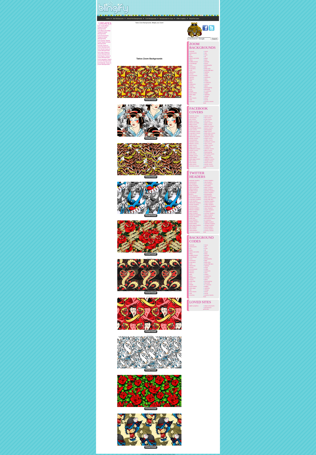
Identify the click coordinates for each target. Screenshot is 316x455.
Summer (206, 84)
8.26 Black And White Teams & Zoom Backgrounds (104, 32)
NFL (205, 56)
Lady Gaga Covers (194, 159)
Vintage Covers (208, 161)
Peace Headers (208, 192)
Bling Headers (193, 189)
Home (108, 18)
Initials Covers (193, 155)
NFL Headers (207, 185)
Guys (191, 82)
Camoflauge (193, 63)
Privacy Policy (171, 454)
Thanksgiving (208, 87)
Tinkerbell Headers (209, 218)
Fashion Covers (194, 142)
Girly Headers (193, 211)
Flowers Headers (194, 209)
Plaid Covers (208, 131)
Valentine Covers (209, 159)
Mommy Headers (194, 232)
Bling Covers (193, 124)
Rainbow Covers (209, 136)
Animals (191, 51)
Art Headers (193, 184)
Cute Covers (193, 135)
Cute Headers (193, 201)
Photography (208, 65)
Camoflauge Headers (193, 193)
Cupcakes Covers (194, 133)
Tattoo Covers (208, 150)
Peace (206, 63)
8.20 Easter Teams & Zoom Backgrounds (104, 56)
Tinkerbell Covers (209, 154)
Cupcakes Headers (195, 199)
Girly (190, 80)
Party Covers (208, 124)
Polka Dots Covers (209, 133)
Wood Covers (208, 162)
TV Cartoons (207, 91)
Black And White (194, 58)
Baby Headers (193, 185)
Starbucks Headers (210, 206)
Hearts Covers (193, 150)
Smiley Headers (209, 204)
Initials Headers (194, 222)
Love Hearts (192, 98)
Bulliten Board (193, 61)
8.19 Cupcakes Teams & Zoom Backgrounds (104, 60)
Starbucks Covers (209, 142)
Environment (193, 75)
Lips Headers (193, 227)
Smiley (206, 75)
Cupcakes (192, 68)
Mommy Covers (194, 166)
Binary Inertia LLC (152, 454)
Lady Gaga (192, 94)
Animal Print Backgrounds (134, 18)
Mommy (192, 101)
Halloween (192, 84)
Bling (190, 60)
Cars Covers (193, 129)
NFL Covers (207, 121)
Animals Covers (194, 116)
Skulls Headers (208, 203)
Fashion (191, 77)
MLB (190, 99)
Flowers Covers (194, 143)
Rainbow (206, 72)
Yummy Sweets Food (208, 102)
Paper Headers (208, 187)
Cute (190, 70)
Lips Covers (192, 161)
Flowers (191, 79)
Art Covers (192, 119)
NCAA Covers (208, 119)
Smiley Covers (208, 140)
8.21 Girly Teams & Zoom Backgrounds (104, 53)
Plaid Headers (208, 196)
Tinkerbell (207, 89)
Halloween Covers (194, 148)
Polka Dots (207, 68)
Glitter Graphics (181, 18)
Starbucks (207, 77)
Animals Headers (194, 180)
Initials (191, 91)
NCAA (205, 55)
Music (206, 51)
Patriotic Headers (209, 191)
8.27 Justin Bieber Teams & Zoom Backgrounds (103, 27)
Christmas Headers (195, 197)
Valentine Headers (209, 223)
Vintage (206, 96)
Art (190, 55)
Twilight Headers (209, 222)
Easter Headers (194, 204)
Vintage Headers (209, 225)
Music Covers (208, 116)
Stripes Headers (209, 210)
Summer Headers (209, 213)
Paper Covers (208, 123)
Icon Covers (193, 154)
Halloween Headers (195, 215)
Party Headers (208, 189)
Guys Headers (193, 213)
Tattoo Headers (208, 215)
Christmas (192, 67)
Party (205, 60)
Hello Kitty (192, 87)
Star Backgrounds (118, 18)
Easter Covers (193, 138)
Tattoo (206, 86)
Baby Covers (193, 121)
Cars (190, 65)
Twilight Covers (208, 157)
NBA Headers (208, 182)
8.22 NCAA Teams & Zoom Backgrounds (104, 49)
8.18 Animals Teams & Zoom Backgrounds (104, 63)
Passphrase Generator (207, 308)
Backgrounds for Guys (166, 18)
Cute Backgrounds (151, 18)
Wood (206, 98)
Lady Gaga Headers (195, 225)
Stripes (206, 80)
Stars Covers (208, 143)
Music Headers (208, 180)
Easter (191, 74)
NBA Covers (207, 117)
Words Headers (208, 229)
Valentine (207, 94)
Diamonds (192, 72)
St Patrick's (207, 82)
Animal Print (193, 53)
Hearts (191, 86)
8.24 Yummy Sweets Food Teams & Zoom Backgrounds (104, 42)
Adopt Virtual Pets (209, 306)
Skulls (206, 74)
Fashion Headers (194, 208)
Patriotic (206, 61)
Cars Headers (193, 196)
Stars (205, 79)
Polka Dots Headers (210, 197)
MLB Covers (192, 164)
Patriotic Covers (209, 126)
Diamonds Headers (195, 202)
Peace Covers (208, 128)
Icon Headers (193, 220)
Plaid (205, 67)
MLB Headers (193, 230)
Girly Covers (193, 145)
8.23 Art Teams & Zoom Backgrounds (104, 46)
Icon (190, 89)
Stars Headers (208, 208)
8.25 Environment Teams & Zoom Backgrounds (103, 37)
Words (206, 99)
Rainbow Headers (209, 201)
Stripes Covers (208, 145)
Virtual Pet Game (194, 18)
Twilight (206, 93)
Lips (190, 96)
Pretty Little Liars (208, 70)
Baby (191, 56)
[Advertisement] (174, 7)
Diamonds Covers (194, 136)
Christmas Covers (194, 131)
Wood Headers (208, 227)
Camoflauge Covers (195, 128)
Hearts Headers (194, 216)
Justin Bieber (193, 93)
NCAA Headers (208, 184)
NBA (205, 53)
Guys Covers (193, 147)
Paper (206, 58)
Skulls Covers (208, 138)
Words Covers (208, 164)
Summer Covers (209, 148)
